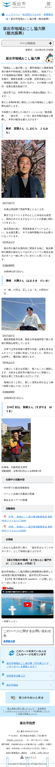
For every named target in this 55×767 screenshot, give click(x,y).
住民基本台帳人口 (15, 676)
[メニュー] (48, 5)
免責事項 (42, 708)
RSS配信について (41, 711)
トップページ (13, 14)
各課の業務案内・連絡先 (16, 753)
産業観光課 (9, 641)
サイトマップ (30, 757)
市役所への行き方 (14, 740)
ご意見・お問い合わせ (39, 753)
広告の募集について (27, 714)
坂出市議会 (12, 685)
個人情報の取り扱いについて (21, 708)
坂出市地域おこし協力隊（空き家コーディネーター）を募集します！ (27, 665)
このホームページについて (17, 711)
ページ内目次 (27, 43)
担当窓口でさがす (31, 14)
